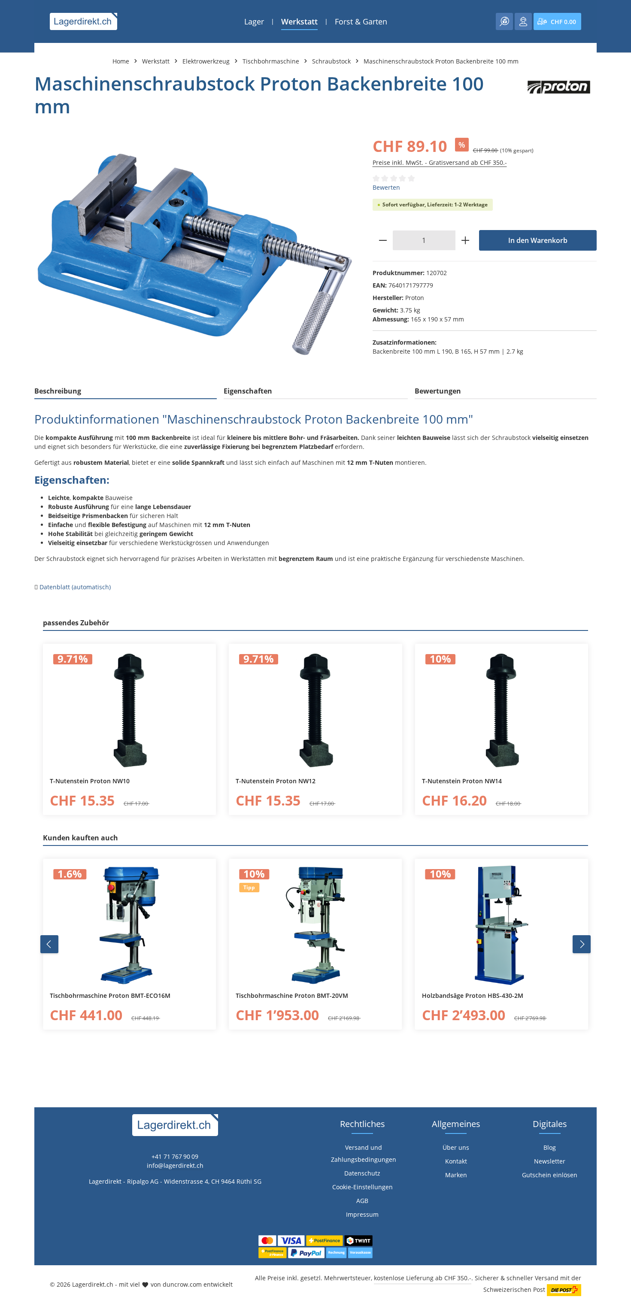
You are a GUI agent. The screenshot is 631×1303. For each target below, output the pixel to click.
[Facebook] (11, 789)
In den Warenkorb (537, 240)
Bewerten (386, 187)
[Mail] (11, 841)
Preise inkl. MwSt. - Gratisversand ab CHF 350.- (440, 162)
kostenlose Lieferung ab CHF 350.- (422, 1278)
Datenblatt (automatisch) (75, 587)
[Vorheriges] (49, 944)
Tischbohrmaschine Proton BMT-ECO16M (110, 996)
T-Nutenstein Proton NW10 (90, 781)
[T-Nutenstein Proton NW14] (501, 710)
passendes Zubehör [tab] (76, 622)
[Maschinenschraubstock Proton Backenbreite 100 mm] (194, 255)
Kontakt (456, 1161)
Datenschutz (362, 1173)
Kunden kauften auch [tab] (80, 837)
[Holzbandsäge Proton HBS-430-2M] (501, 925)
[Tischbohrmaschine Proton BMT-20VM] (315, 925)
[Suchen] (504, 21)
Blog (549, 1147)
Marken (456, 1175)
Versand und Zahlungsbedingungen (363, 1153)
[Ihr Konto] (523, 21)
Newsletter (549, 1161)
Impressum (362, 1214)
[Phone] (11, 824)
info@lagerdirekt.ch (175, 1165)
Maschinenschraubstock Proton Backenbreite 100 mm (441, 61)
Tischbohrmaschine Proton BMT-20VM (292, 996)
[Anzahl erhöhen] (465, 240)
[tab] (125, 391)
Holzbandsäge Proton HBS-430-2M (472, 996)
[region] (195, 255)
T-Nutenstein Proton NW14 (462, 781)
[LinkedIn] (11, 806)
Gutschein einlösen (549, 1175)
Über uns (456, 1147)
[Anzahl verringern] (383, 240)
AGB (362, 1201)
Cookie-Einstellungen (362, 1187)
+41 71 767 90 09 (175, 1156)
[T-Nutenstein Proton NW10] (129, 710)
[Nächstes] (582, 944)
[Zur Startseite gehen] (83, 21)
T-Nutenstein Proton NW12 (276, 781)
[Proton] (559, 95)
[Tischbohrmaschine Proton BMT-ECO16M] (129, 925)
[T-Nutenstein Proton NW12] (315, 710)
